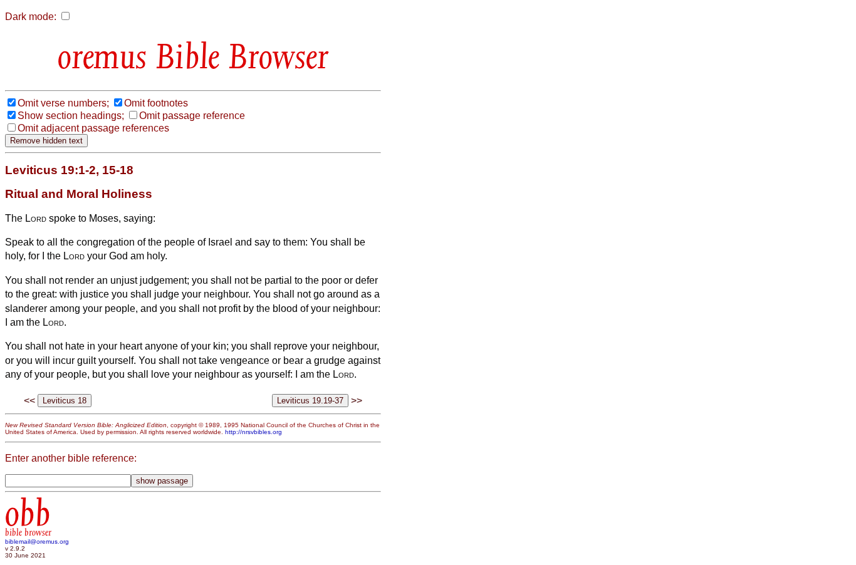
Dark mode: (30, 16)
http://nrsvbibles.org (253, 431)
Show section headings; (71, 115)
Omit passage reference (192, 115)
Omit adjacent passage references (93, 128)
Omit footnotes (156, 103)
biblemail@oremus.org (37, 541)
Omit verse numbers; (63, 103)
